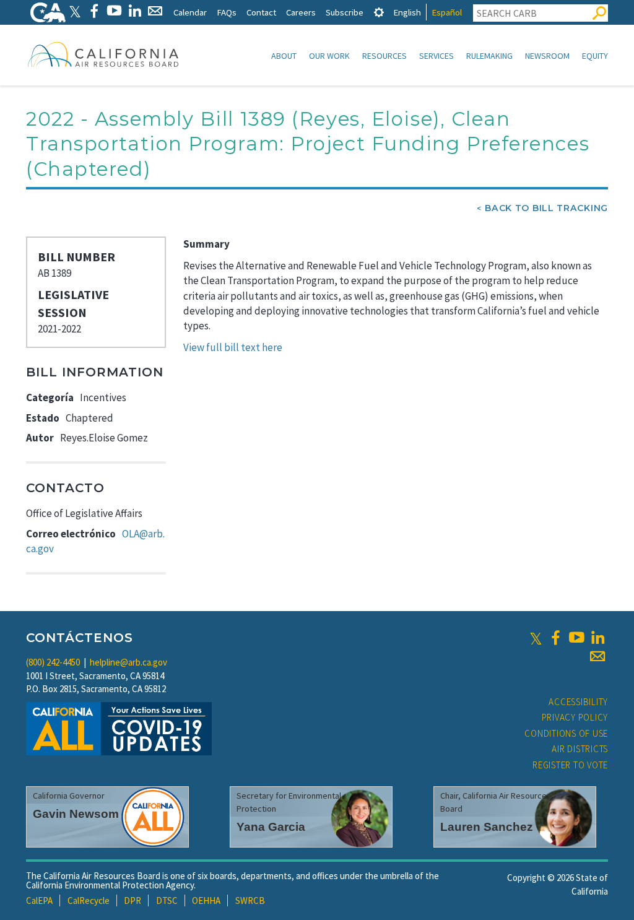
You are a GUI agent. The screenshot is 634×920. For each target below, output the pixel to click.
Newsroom (547, 55)
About (284, 55)
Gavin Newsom (76, 813)
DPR (132, 900)
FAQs (227, 12)
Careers (301, 12)
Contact (261, 12)
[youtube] (576, 638)
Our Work (329, 55)
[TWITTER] (75, 10)
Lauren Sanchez (486, 826)
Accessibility (578, 702)
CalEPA (39, 900)
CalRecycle (88, 900)
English (407, 12)
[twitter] (535, 638)
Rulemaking (489, 55)
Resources (384, 55)
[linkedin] (597, 638)
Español (447, 12)
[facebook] (555, 638)
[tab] (378, 12)
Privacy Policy (575, 717)
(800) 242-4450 (53, 662)
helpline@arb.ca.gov (128, 662)
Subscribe (344, 12)
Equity (595, 55)
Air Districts (580, 749)
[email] (597, 656)
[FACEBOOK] (94, 10)
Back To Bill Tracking (546, 208)
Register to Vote (570, 765)
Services (436, 55)
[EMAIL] (155, 10)
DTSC (167, 900)
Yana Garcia (271, 826)
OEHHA (206, 900)
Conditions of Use (566, 733)
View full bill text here (232, 347)
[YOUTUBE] (114, 10)
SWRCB (250, 900)
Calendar (190, 12)
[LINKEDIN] (134, 10)
